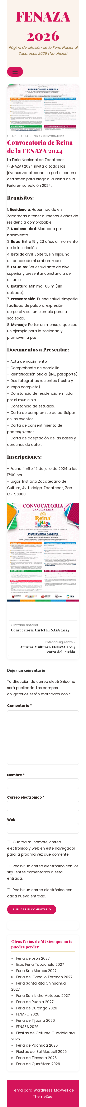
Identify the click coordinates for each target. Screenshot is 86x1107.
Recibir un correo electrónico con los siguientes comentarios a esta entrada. (42, 872)
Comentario (19, 705)
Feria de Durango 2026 (36, 1008)
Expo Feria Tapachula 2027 (40, 964)
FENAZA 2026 (27, 1026)
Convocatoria (53, 136)
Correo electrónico (25, 797)
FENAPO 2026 (27, 1014)
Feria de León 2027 (33, 958)
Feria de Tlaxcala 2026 (36, 1057)
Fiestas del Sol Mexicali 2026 (41, 1051)
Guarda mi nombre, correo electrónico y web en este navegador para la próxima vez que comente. (41, 848)
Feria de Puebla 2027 (35, 1001)
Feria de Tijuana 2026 (35, 1020)
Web (11, 819)
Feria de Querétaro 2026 (38, 1063)
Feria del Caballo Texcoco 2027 (44, 977)
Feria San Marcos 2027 (36, 970)
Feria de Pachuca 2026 (37, 1045)
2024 (36, 136)
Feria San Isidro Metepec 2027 (43, 995)
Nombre (16, 774)
